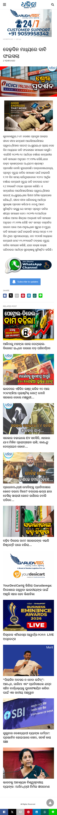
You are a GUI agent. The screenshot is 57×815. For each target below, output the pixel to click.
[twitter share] (11, 295)
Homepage (8, 39)
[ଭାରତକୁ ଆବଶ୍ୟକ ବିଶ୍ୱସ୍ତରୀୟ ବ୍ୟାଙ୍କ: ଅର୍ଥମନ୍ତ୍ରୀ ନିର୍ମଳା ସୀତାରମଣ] (28, 763)
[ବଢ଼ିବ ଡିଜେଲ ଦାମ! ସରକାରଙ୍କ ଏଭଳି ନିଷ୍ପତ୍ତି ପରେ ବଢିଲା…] (28, 521)
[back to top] (50, 803)
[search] (52, 4)
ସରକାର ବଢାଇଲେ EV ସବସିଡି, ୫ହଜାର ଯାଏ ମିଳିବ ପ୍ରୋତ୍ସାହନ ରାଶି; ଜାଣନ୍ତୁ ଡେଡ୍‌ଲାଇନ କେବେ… (26, 442)
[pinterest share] (23, 296)
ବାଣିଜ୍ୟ (18, 39)
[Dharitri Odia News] (28, 4)
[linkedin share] (29, 296)
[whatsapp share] (34, 296)
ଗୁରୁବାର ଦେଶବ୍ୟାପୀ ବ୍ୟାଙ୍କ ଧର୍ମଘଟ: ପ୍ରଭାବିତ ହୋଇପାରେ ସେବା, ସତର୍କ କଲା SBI (27, 737)
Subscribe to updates (27, 281)
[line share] (40, 296)
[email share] (17, 296)
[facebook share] (5, 296)
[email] (20, 812)
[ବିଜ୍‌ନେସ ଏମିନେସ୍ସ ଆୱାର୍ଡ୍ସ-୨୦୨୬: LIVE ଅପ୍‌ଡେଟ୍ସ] (28, 615)
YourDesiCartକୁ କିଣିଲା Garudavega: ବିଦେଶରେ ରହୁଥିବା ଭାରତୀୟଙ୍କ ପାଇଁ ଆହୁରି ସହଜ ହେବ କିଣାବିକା (27, 590)
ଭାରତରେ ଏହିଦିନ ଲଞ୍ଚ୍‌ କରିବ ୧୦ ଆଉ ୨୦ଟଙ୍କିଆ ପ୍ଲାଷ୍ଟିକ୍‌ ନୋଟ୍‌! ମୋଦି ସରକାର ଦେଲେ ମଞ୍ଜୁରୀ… (26, 393)
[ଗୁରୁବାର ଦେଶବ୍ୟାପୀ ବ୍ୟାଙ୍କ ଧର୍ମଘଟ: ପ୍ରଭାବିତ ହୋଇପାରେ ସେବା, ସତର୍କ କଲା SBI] (28, 713)
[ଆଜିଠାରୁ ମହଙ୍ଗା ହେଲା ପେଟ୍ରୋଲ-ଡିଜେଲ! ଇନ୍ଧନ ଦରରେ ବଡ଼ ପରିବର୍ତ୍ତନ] (28, 324)
